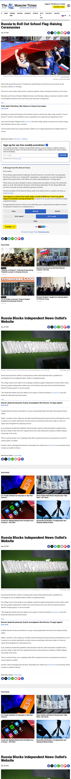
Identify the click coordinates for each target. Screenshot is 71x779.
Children (24, 139)
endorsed (28, 121)
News (6, 13)
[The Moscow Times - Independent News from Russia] (19, 5)
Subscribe (63, 155)
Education (16, 139)
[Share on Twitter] (52, 32)
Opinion (35, 13)
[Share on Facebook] (48, 32)
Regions (20, 13)
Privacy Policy (18, 158)
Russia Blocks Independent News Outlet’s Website (34, 320)
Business (28, 13)
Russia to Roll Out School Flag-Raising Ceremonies (31, 25)
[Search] (69, 16)
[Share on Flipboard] (65, 32)
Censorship (17, 455)
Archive (56, 13)
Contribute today (58, 7)
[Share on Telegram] (55, 32)
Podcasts (48, 13)
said (14, 87)
